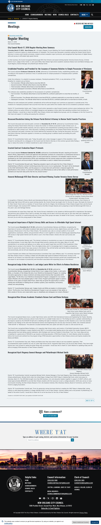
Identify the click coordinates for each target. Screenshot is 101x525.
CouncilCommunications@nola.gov (59, 494)
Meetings (16, 18)
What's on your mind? (50, 416)
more (84, 14)
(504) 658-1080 (52, 480)
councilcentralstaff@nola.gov (58, 483)
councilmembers (37, 14)
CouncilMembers (30, 486)
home (27, 14)
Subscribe (88, 27)
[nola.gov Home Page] (16, 1)
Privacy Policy (83, 512)
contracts (74, 14)
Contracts (29, 491)
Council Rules (30, 488)
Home (9, 18)
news (55, 14)
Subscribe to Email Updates (50, 508)
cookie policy (8, 523)
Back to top (89, 400)
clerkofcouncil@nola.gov (83, 483)
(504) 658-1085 (79, 480)
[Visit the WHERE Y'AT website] (50, 432)
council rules (63, 14)
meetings (48, 14)
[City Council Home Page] (14, 484)
